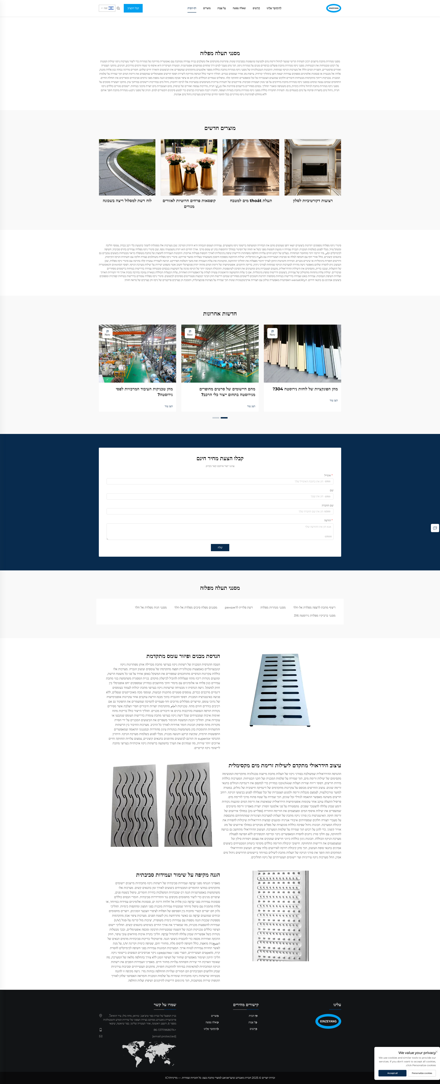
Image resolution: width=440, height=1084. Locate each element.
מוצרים (207, 8)
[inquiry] (435, 528)
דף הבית (192, 8)
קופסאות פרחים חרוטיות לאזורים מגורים (189, 203)
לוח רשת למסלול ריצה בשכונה (127, 200)
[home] (333, 8)
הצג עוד (334, 400)
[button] (224, 417)
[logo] (302, 1021)
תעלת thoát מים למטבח (251, 200)
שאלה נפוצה (239, 8)
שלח (220, 547)
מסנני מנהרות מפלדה (273, 607)
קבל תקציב (133, 8)
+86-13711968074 (165, 1029)
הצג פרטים (312, 167)
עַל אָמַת (221, 8)
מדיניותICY (171, 1077)
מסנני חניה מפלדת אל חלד (151, 607)
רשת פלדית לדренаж (239, 607)
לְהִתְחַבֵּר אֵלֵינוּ (274, 8)
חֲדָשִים (256, 8)
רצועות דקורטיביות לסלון (313, 200)
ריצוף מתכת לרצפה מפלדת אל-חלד (314, 607)
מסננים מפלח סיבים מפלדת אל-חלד (195, 607)
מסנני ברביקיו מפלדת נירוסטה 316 (315, 615)
